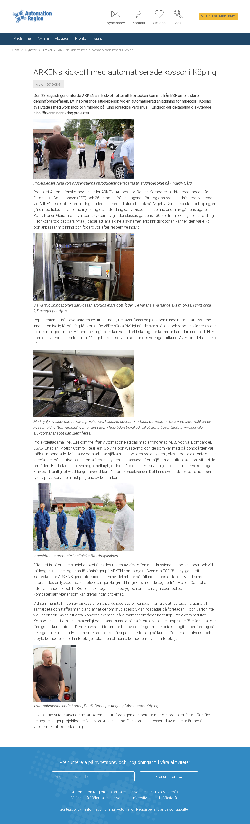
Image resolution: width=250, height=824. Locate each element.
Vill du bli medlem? (218, 16)
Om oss (159, 23)
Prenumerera (166, 776)
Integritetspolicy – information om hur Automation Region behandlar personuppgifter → (125, 809)
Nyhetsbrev (116, 23)
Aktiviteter (62, 38)
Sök (178, 23)
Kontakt (139, 23)
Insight (97, 38)
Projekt (80, 38)
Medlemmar (22, 38)
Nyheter (43, 38)
